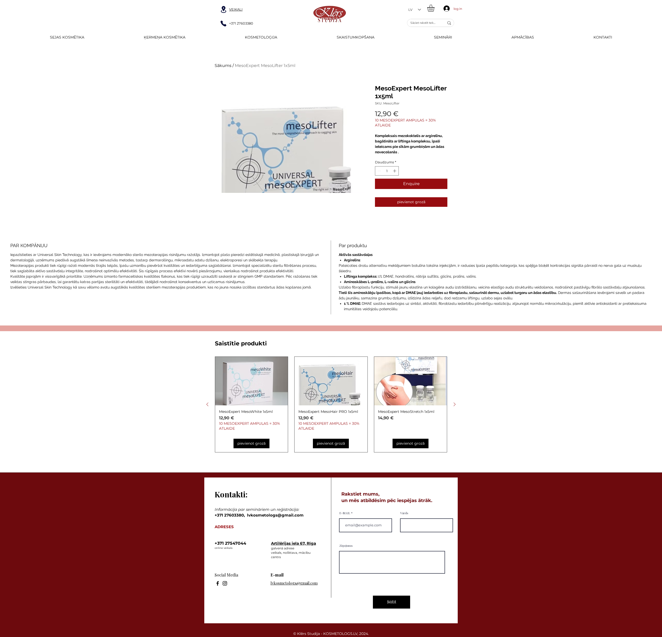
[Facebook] (218, 583)
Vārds (404, 512)
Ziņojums (346, 545)
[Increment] (395, 170)
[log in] (445, 8)
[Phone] (223, 23)
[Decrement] (379, 170)
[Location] (223, 9)
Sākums (223, 65)
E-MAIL (344, 512)
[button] (435, 8)
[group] (331, 404)
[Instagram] (225, 583)
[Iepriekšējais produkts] (207, 404)
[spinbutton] (387, 170)
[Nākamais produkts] (455, 404)
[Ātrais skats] (251, 381)
